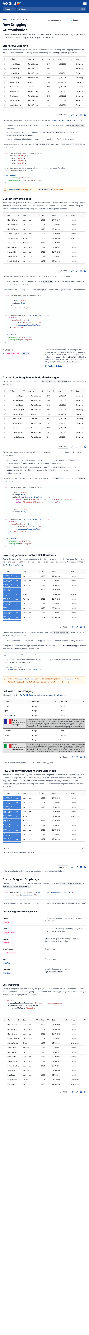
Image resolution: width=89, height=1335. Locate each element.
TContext (6, 973)
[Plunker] (85, 115)
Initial (26, 353)
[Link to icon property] (9, 928)
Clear (83, 848)
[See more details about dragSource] (4, 953)
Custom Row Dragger (56, 695)
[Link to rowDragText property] (16, 349)
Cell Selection (13, 189)
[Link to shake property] (10, 939)
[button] (51, 9)
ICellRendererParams (14, 565)
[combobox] (77, 20)
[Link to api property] (8, 959)
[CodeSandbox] (81, 115)
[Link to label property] (10, 918)
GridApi (6, 963)
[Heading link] (30, 45)
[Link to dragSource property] (15, 949)
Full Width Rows (26, 695)
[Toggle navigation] (84, 3)
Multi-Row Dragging (60, 120)
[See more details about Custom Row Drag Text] (4, 353)
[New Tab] (76, 115)
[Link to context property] (12, 969)
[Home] (11, 3)
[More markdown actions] (66, 20)
